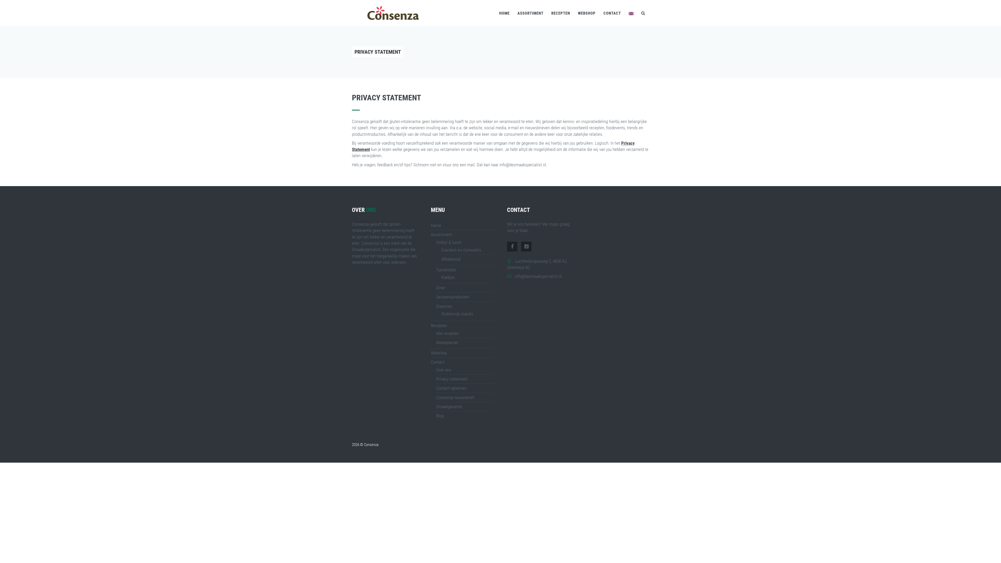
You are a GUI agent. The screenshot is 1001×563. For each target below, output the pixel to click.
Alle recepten (447, 333)
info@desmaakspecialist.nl (538, 276)
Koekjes (448, 277)
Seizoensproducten (452, 296)
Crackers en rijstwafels (461, 250)
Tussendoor (446, 269)
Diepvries (444, 306)
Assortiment (530, 13)
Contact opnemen (451, 388)
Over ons (443, 369)
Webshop (587, 13)
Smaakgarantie (449, 406)
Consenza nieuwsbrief (455, 397)
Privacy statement (451, 379)
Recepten (560, 13)
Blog (440, 415)
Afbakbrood (451, 259)
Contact (612, 13)
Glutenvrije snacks (457, 313)
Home (504, 13)
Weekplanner (447, 342)
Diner (440, 287)
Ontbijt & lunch (448, 242)
